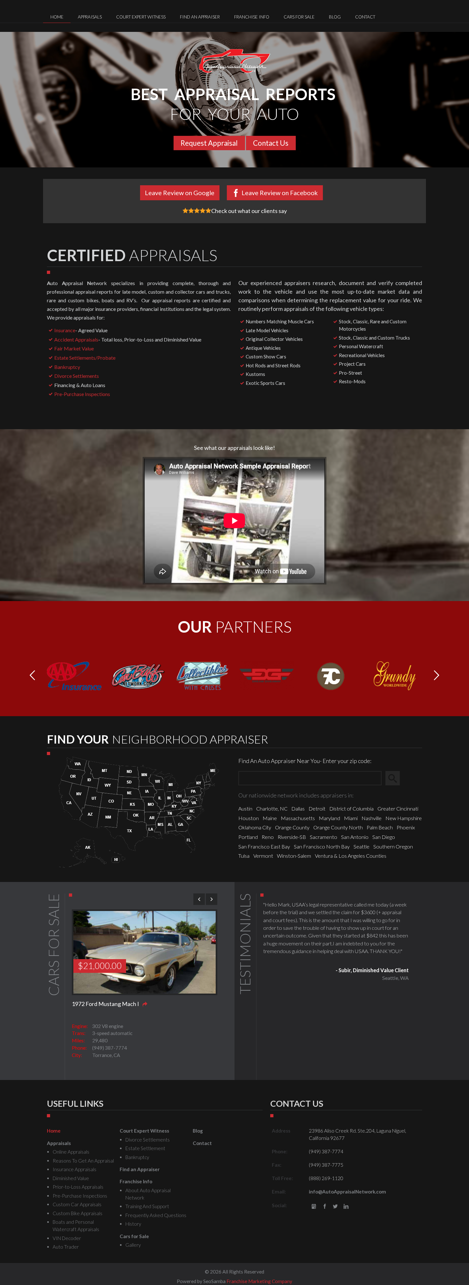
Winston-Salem (294, 856)
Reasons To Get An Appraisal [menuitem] (83, 1161)
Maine (270, 818)
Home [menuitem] (56, 16)
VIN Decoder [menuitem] (67, 1238)
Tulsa (243, 856)
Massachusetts (298, 818)
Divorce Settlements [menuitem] (147, 1139)
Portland (248, 837)
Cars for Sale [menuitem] (299, 16)
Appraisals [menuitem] (90, 16)
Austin (245, 808)
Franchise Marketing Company (259, 1281)
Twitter (335, 1207)
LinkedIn (346, 1207)
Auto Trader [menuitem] (66, 1247)
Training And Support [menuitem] (147, 1206)
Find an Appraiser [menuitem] (200, 16)
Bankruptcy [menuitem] (137, 1157)
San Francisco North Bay (322, 846)
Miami (351, 818)
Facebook (325, 1207)
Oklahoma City (254, 827)
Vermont (263, 856)
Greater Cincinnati (397, 808)
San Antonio (354, 837)
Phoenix (406, 827)
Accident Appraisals (76, 339)
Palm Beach (380, 827)
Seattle (361, 846)
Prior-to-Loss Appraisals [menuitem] (78, 1187)
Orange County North (338, 827)
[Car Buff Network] (138, 675)
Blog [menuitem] (335, 16)
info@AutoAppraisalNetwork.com (347, 1191)
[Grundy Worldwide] (395, 675)
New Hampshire (403, 818)
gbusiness (314, 1207)
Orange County (292, 827)
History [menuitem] (133, 1224)
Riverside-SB (292, 837)
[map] (139, 811)
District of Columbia (351, 808)
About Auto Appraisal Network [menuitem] (148, 1194)
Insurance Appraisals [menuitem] (74, 1169)
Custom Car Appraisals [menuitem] (77, 1204)
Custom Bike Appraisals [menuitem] (77, 1213)
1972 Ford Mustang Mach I (105, 1003)
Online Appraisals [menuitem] (71, 1152)
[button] (437, 675)
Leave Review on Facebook (280, 192)
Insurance (64, 330)
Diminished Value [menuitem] (71, 1178)
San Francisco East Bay (264, 846)
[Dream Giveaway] (266, 674)
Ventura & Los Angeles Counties (350, 856)
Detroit (317, 808)
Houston (248, 818)
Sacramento (323, 837)
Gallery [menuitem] (133, 1245)
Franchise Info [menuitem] (251, 16)
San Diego (383, 837)
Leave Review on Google (179, 192)
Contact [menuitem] (365, 16)
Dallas (298, 808)
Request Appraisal (209, 143)
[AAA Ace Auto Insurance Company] (74, 675)
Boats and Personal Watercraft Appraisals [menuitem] (76, 1225)
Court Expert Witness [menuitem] (141, 16)
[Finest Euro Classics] (330, 675)
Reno (268, 837)
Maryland (329, 818)
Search (395, 778)
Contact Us (270, 143)
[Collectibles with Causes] (202, 675)
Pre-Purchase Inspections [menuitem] (80, 1196)
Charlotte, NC (271, 808)
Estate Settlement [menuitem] (145, 1148)
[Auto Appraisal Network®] (234, 61)
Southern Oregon (393, 846)
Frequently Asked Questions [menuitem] (155, 1215)
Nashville (371, 818)
